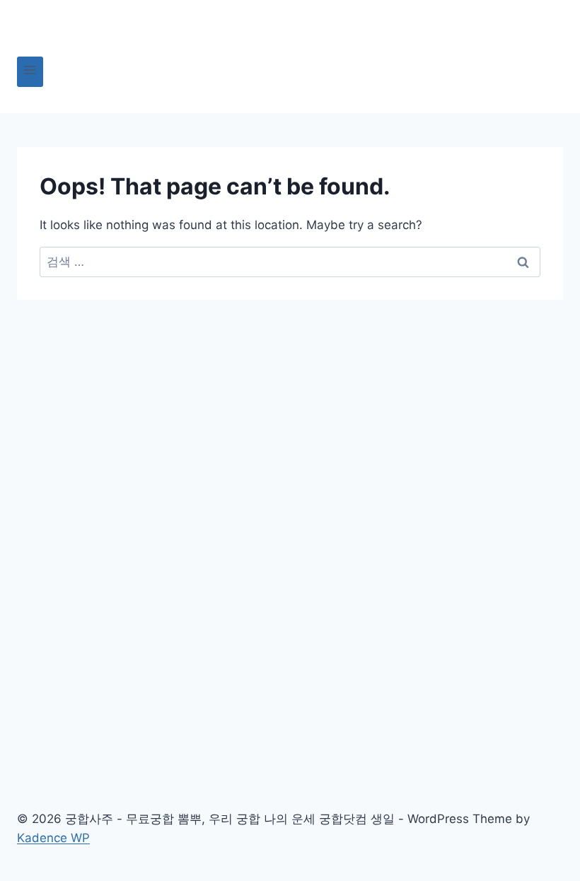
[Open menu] (30, 72)
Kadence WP (53, 838)
